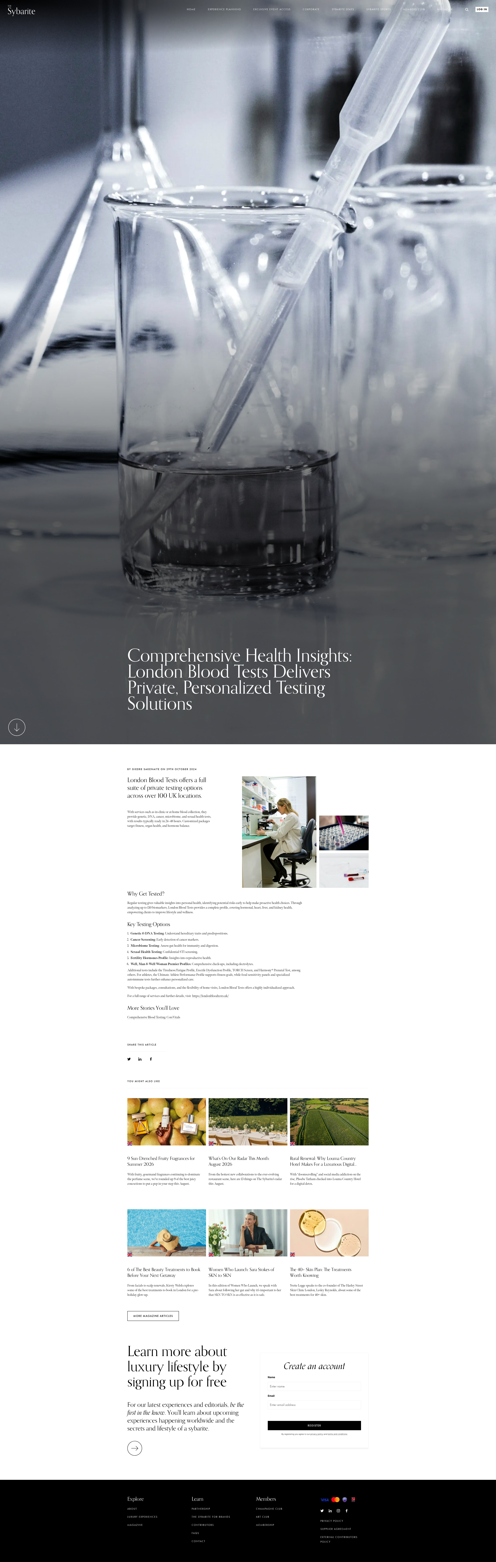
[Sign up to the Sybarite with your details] (135, 1448)
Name (271, 1377)
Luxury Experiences (142, 1516)
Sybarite (21, 10)
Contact (199, 1541)
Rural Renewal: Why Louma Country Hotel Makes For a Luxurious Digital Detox (323, 1164)
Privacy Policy (331, 1521)
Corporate (311, 9)
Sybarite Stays (343, 9)
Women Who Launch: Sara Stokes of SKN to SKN (241, 1272)
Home (191, 9)
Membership (265, 1525)
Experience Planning (224, 9)
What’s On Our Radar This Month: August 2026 (239, 1161)
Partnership (201, 1508)
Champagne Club (269, 1508)
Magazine (445, 9)
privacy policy (316, 1434)
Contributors (203, 1525)
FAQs (195, 1533)
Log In (482, 9)
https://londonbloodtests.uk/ (210, 996)
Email (271, 1395)
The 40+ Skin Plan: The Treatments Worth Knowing (320, 1272)
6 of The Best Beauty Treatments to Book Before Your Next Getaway (163, 1272)
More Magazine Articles (153, 1316)
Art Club (262, 1516)
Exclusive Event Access (272, 9)
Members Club (414, 9)
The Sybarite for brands (211, 1516)
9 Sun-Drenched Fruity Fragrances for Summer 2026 (161, 1161)
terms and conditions (337, 1434)
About (132, 1508)
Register (314, 1425)
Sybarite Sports (378, 9)
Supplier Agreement (335, 1529)
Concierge (264, 1533)
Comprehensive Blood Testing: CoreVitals (153, 1017)
